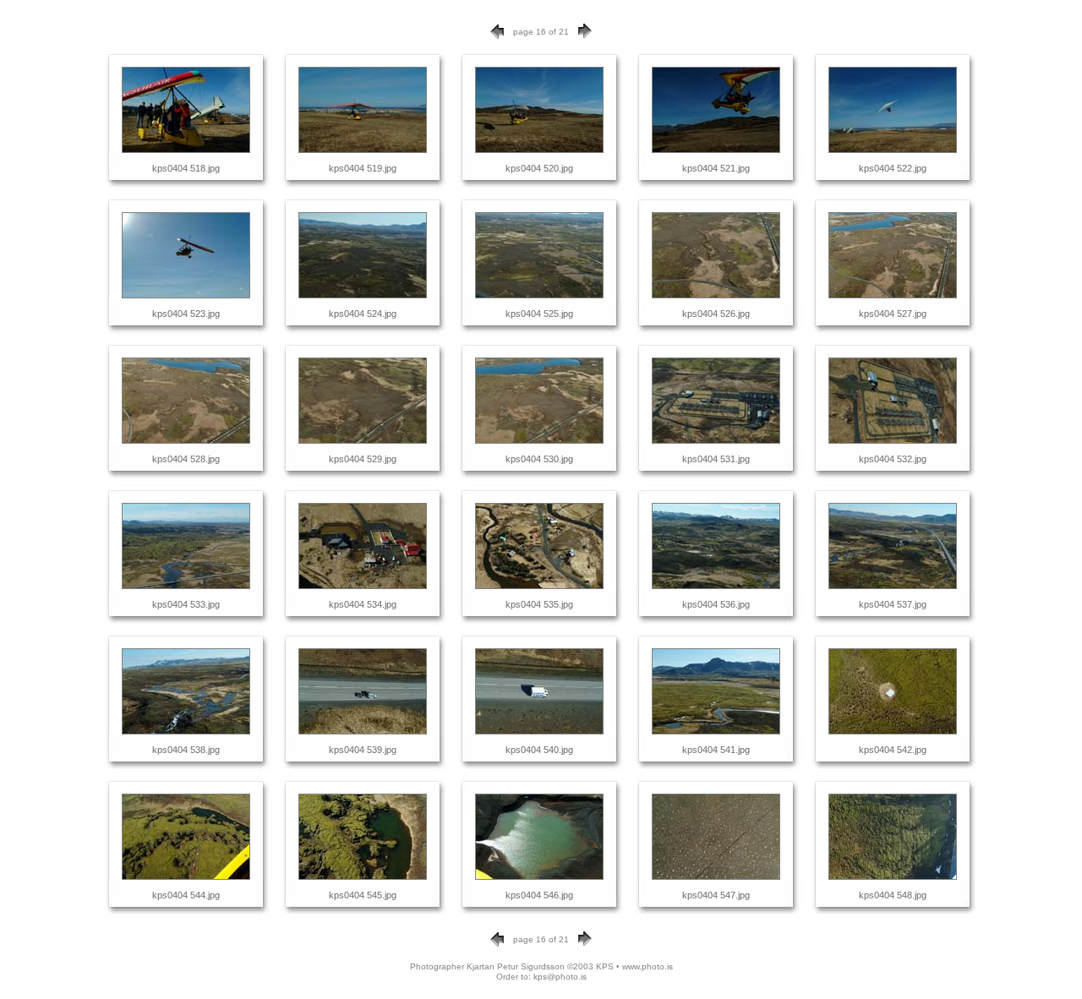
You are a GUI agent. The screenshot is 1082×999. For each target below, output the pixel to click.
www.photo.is (647, 966)
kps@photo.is (560, 976)
